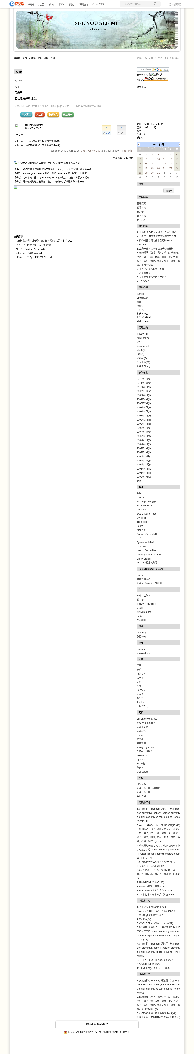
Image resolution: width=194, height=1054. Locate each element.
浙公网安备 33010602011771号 (84, 1031)
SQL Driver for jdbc (146, 513)
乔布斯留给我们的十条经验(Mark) (43, 145)
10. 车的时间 (143, 281)
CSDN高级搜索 (145, 751)
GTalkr (140, 607)
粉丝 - (29, 128)
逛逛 (65, 162)
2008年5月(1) (144, 411)
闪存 (72, 4)
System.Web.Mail (146, 542)
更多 (139, 480)
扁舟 (139, 681)
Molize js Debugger (147, 501)
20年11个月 (150, 127)
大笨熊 (140, 677)
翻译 (139, 493)
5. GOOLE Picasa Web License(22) (155, 923)
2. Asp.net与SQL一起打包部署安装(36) (156, 910)
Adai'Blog (142, 632)
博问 (62, 4)
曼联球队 (141, 730)
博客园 (17, 58)
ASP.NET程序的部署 (147, 562)
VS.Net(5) (142, 358)
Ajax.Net (141, 529)
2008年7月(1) (144, 403)
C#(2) (140, 341)
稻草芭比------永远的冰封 (149, 583)
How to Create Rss (146, 550)
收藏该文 (53, 114)
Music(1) (141, 350)
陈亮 (139, 685)
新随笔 (32, 58)
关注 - (37, 128)
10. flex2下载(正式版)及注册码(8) (153, 968)
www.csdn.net (144, 652)
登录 (55, 162)
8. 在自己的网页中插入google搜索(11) (156, 959)
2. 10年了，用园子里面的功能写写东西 (156, 236)
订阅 (46, 58)
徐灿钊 (141, 305)
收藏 (124, 150)
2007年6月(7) (144, 444)
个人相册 (141, 620)
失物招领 (141, 796)
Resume (141, 648)
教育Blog (141, 636)
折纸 (140, 301)
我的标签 (141, 219)
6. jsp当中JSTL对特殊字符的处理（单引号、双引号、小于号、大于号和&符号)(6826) (158, 874)
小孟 (139, 538)
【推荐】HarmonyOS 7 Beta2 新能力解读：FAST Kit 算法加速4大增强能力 (51, 173)
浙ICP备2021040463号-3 (116, 1031)
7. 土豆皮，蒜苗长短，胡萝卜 (152, 268)
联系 (40, 58)
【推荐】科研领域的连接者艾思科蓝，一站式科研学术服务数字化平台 (49, 181)
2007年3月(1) (144, 448)
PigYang (141, 689)
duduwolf (141, 497)
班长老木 (141, 673)
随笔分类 (143, 327)
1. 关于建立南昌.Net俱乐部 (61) (153, 906)
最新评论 (141, 215)
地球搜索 (141, 743)
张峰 (139, 665)
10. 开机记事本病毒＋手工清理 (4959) (156, 894)
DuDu (140, 575)
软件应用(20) (143, 366)
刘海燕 (140, 693)
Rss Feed (142, 546)
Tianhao (141, 702)
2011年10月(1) (144, 382)
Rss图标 (141, 763)
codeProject (143, 521)
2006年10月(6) (144, 464)
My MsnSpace (144, 611)
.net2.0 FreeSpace (146, 603)
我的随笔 (141, 203)
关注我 (39, 114)
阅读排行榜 (144, 802)
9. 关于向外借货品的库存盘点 (152, 277)
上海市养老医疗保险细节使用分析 (43, 141)
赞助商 (83, 4)
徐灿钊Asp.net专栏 (34, 124)
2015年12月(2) (144, 378)
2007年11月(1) (144, 431)
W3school (142, 755)
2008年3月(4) (144, 415)
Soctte (140, 525)
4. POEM (141, 244)
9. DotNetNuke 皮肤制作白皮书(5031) (156, 890)
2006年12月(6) (144, 456)
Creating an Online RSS (149, 554)
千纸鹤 (141, 310)
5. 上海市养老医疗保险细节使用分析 (155, 248)
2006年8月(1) (144, 472)
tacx (140, 293)
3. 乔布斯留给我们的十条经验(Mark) (155, 240)
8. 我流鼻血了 (144, 272)
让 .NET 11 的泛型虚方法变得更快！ (34, 244)
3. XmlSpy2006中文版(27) (150, 915)
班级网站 (141, 784)
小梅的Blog (142, 706)
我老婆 (140, 599)
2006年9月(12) (144, 468)
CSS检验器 (142, 771)
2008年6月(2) (144, 407)
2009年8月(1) (144, 395)
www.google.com (145, 747)
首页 (24, 58)
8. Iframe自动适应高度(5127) (151, 886)
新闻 (51, 4)
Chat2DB (98, 4)
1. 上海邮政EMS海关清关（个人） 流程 (157, 232)
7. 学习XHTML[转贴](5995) (150, 882)
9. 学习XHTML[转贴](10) (149, 964)
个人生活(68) (143, 362)
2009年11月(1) (144, 390)
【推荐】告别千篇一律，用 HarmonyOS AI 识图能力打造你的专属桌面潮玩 (51, 177)
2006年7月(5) (144, 476)
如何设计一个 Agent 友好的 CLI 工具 (34, 257)
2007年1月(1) (144, 452)
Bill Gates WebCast (147, 718)
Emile (140, 616)
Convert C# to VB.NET (148, 534)
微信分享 (67, 114)
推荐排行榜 (144, 974)
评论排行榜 (144, 900)
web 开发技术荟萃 (146, 722)
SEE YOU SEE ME (97, 23)
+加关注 (19, 135)
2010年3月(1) (144, 386)
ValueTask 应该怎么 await (29, 252)
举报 (130, 150)
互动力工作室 (143, 595)
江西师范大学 (143, 792)
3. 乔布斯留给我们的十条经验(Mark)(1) (156, 1013)
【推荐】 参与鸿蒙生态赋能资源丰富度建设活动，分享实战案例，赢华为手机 (53, 169)
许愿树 (140, 739)
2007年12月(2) (144, 427)
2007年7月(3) (144, 440)
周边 (41, 4)
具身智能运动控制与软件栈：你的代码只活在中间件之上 (44, 240)
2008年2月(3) (144, 419)
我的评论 (141, 207)
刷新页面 (117, 157)
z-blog (140, 734)
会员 (31, 4)
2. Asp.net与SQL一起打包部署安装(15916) (158, 825)
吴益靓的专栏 (143, 578)
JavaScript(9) (143, 345)
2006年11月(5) (144, 460)
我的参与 (141, 211)
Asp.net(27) (143, 337)
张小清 (140, 698)
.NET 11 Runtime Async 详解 (30, 248)
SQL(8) (140, 354)
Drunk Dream (144, 558)
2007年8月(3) (144, 435)
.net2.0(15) (142, 333)
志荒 (139, 669)
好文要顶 (26, 114)
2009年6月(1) (144, 399)
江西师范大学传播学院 (148, 788)
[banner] (15, 4)
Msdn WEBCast (145, 505)
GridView (141, 509)
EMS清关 (143, 297)
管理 (52, 58)
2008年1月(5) (144, 423)
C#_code (141, 517)
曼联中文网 (142, 726)
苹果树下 (141, 767)
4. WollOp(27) (144, 919)
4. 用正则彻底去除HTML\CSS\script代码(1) (158, 1017)
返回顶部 (128, 157)
